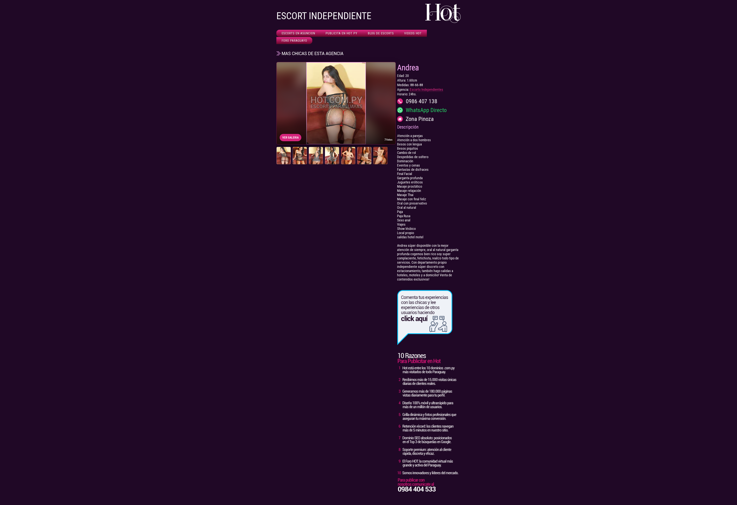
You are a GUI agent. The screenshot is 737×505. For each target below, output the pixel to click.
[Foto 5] (348, 155)
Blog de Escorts (381, 33)
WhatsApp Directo (426, 110)
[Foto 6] (364, 155)
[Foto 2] (299, 155)
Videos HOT (413, 33)
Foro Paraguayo (294, 40)
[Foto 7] (380, 155)
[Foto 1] (283, 155)
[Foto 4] (332, 155)
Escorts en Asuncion (298, 33)
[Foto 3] (316, 155)
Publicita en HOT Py (341, 33)
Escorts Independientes (426, 89)
